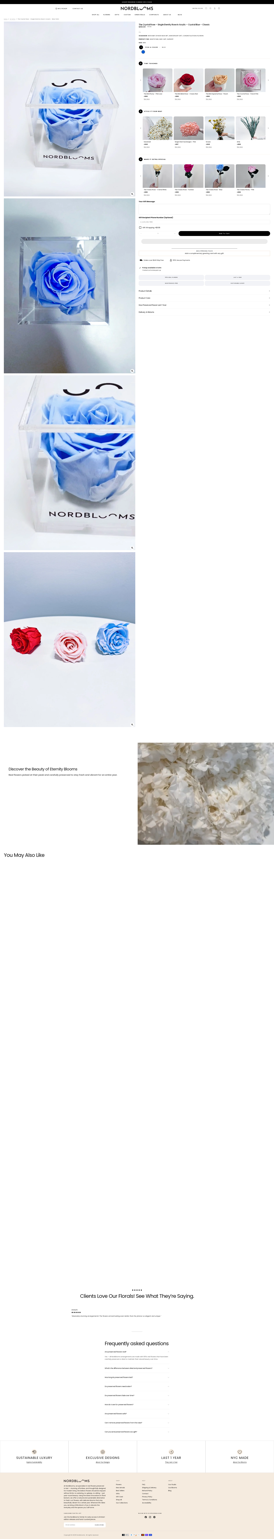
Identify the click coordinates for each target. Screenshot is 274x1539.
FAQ (143, 1484)
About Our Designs (103, 1462)
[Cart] (219, 8)
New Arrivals (120, 1488)
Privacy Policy (147, 1497)
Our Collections (122, 1503)
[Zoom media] (132, 194)
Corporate (154, 15)
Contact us (78, 9)
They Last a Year (171, 1462)
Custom (127, 15)
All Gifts (12, 19)
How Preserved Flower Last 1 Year (204, 305)
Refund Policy (147, 1491)
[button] (204, 239)
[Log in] (215, 8)
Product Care (204, 298)
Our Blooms (172, 1488)
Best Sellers (120, 1491)
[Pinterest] (154, 1517)
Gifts (117, 15)
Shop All (95, 15)
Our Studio (172, 1484)
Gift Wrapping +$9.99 (151, 227)
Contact (145, 1494)
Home (5, 19)
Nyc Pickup (62, 9)
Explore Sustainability (34, 1462)
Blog (180, 15)
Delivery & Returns (204, 312)
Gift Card (119, 1497)
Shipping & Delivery (149, 1488)
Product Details (204, 291)
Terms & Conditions (149, 1500)
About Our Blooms (240, 1462)
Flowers (106, 15)
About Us (167, 15)
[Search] (210, 8)
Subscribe (99, 1525)
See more (147, 99)
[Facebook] (145, 1517)
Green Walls (140, 15)
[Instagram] (150, 1517)
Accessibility (146, 1503)
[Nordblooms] (76, 1481)
